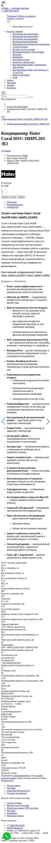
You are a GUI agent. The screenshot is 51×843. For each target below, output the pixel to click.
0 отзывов (6, 151)
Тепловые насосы (20, 59)
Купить (22, 197)
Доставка (11, 82)
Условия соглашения (17, 793)
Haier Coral (6, 714)
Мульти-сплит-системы (23, 49)
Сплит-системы (20, 47)
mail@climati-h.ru (15, 828)
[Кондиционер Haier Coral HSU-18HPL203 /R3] (24, 119)
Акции (10, 80)
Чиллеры (16, 54)
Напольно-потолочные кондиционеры (31, 44)
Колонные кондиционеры (24, 41)
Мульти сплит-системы (18, 805)
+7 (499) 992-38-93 (16, 825)
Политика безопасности (18, 790)
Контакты (11, 88)
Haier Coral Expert (20, 75)
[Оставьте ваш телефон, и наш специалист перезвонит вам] (7, 836)
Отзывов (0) (12, 207)
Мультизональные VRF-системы (28, 52)
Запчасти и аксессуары (23, 62)
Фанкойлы (17, 57)
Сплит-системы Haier (17, 106)
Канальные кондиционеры (25, 36)
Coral (14, 77)
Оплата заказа (13, 785)
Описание (12, 202)
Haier (25, 155)
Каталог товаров (15, 31)
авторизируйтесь (22, 775)
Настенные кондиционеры (25, 34)
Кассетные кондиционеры (25, 39)
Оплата (10, 85)
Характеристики (15, 204)
